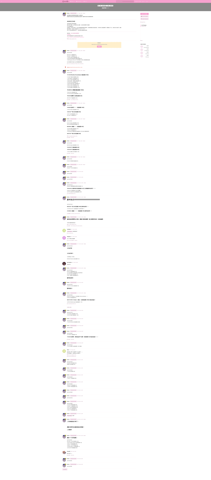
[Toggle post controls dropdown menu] (136, 39)
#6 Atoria (70, 231)
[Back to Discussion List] (1, 1)
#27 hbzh (70, 415)
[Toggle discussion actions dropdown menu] (148, 14)
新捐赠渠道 (69, 34)
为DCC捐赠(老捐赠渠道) (75, 33)
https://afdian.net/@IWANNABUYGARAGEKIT (75, 37)
